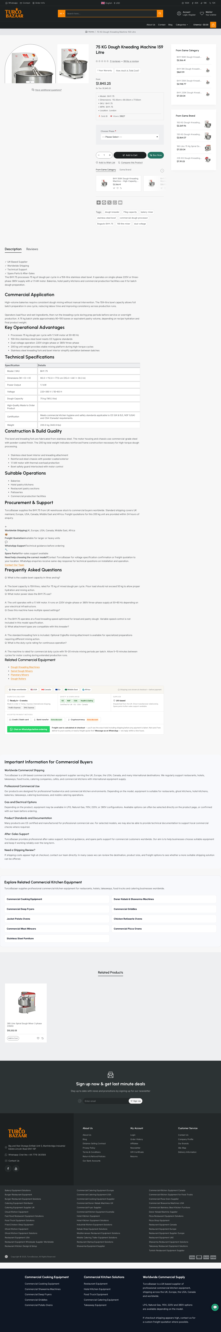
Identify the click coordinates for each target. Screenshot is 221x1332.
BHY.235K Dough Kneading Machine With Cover (189, 92)
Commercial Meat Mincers (21, 928)
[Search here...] (160, 13)
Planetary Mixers (20, 674)
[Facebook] (8, 1168)
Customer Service (188, 1128)
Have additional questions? (48, 90)
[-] (98, 155)
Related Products (110, 972)
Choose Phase (107, 131)
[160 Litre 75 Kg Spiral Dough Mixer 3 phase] (207, 148)
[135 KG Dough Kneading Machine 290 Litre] (207, 136)
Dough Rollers (18, 678)
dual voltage (140, 224)
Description (13, 249)
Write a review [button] (131, 61)
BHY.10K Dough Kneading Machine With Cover (189, 69)
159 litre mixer (123, 224)
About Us (88, 1128)
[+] (109, 155)
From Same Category (106, 169)
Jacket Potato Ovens (18, 918)
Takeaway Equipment (95, 1305)
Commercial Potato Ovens (39, 1305)
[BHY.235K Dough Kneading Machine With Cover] (207, 94)
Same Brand (125, 169)
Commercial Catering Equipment (101, 1299)
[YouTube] (16, 1168)
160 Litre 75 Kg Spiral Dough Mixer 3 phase (189, 146)
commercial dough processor (134, 218)
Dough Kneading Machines (25, 667)
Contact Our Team (14, 565)
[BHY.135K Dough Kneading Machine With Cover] (207, 82)
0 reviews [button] (115, 61)
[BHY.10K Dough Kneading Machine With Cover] (151, 183)
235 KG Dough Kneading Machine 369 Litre (189, 158)
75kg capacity (130, 212)
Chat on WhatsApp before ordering (30, 729)
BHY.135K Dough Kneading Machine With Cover (189, 80)
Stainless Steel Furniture (20, 938)
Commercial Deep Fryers (20, 909)
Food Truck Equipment (96, 1294)
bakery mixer (147, 212)
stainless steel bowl (106, 218)
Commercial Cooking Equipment (24, 899)
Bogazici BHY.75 (105, 224)
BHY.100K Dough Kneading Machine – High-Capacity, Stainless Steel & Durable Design (125, 180)
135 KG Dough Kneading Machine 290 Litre (189, 134)
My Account (136, 1128)
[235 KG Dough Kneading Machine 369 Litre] (207, 160)
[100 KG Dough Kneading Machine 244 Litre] (207, 124)
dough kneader (112, 212)
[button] (30, 45)
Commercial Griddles (125, 909)
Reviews (32, 249)
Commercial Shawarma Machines (43, 1289)
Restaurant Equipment (95, 1283)
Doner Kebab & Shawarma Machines (134, 899)
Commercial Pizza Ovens (128, 928)
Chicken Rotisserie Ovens (128, 918)
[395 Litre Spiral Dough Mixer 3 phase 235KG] (26, 1002)
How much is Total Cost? (127, 70)
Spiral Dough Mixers (22, 671)
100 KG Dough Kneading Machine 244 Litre (189, 122)
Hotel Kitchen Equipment (97, 1289)
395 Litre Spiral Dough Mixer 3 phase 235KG (24, 1024)
